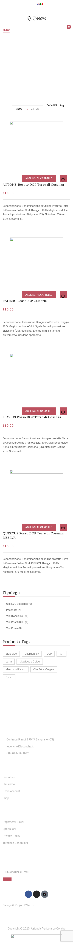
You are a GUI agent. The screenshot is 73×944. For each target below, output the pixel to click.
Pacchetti (11, 610)
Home (11, 67)
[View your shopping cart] (67, 30)
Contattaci (9, 777)
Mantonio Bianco (16, 669)
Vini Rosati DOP (15, 622)
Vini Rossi (12, 628)
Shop (6, 798)
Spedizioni (9, 829)
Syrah (9, 677)
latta (9, 661)
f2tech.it (29, 905)
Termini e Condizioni (15, 843)
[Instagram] (36, 894)
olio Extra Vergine (43, 669)
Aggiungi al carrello (38, 178)
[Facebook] (28, 894)
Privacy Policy (11, 836)
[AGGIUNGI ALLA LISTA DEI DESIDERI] (63, 178)
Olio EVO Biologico (17, 603)
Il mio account (11, 791)
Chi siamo (9, 784)
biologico (11, 653)
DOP (49, 653)
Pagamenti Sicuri (13, 822)
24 (32, 108)
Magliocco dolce (29, 661)
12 (26, 108)
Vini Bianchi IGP (15, 616)
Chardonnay (32, 653)
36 (37, 108)
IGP (61, 653)
